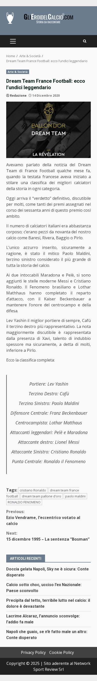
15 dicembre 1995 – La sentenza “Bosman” (48, 536)
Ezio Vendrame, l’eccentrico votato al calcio (43, 517)
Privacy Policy (33, 652)
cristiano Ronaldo (33, 490)
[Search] (84, 41)
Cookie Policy (61, 652)
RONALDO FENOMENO (24, 502)
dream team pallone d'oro (41, 496)
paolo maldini (75, 496)
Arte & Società (18, 72)
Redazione (18, 95)
